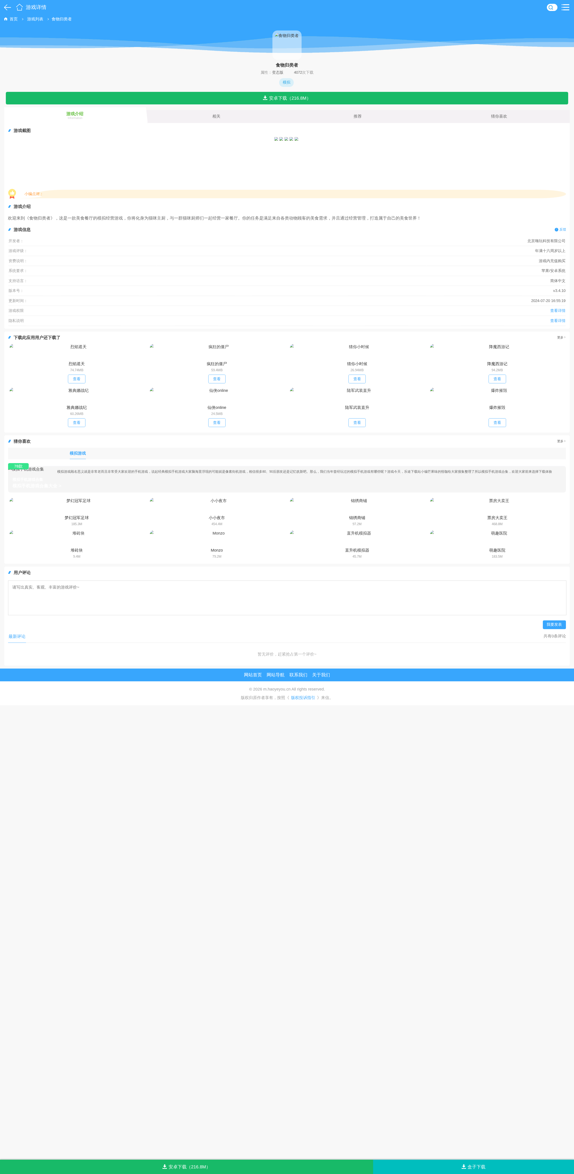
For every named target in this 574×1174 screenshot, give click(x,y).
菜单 (567, 7)
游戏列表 (35, 19)
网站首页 (253, 675)
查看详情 (557, 311)
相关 (216, 116)
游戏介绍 (74, 115)
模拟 (286, 82)
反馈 (562, 229)
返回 (6, 7)
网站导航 (276, 675)
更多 (560, 337)
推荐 (358, 116)
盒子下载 (476, 1166)
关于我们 (321, 675)
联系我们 (298, 675)
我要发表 (554, 624)
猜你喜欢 (499, 116)
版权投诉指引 (303, 698)
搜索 (552, 7)
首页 (19, 7)
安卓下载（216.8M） (290, 98)
